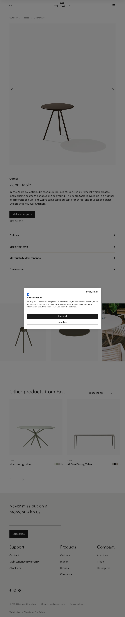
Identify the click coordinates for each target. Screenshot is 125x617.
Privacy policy (91, 292)
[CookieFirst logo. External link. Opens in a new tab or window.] (28, 294)
